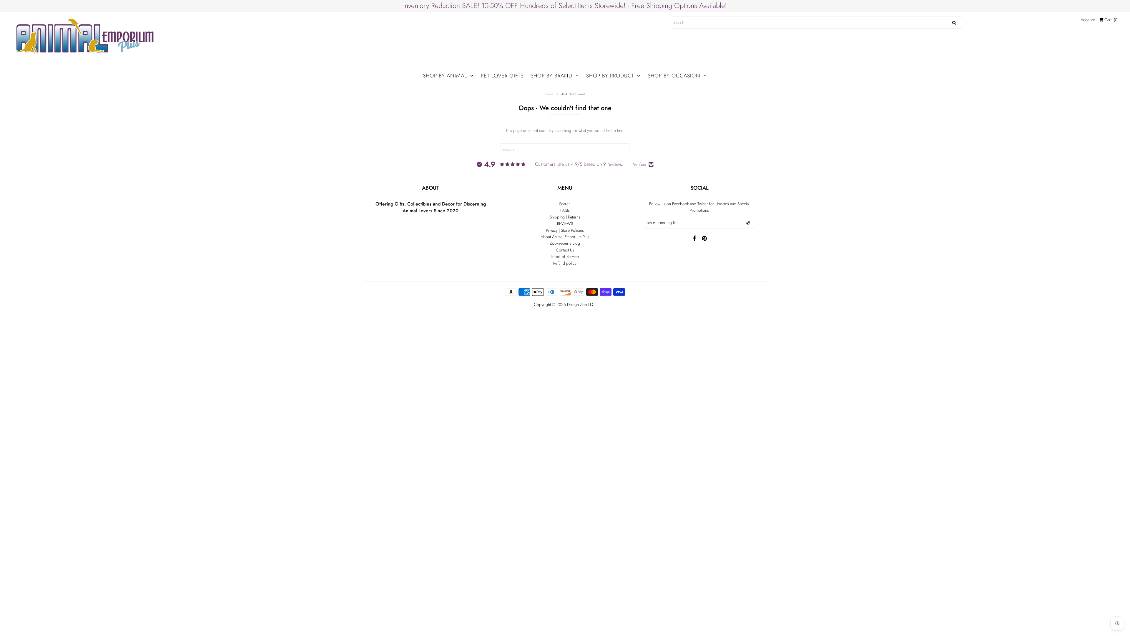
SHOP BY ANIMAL (445, 76)
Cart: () (1111, 20)
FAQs (565, 210)
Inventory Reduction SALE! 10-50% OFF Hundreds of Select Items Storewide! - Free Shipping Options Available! (565, 5)
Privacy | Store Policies (565, 230)
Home (549, 94)
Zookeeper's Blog (565, 243)
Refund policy (564, 263)
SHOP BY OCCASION (674, 76)
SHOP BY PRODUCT (610, 76)
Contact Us (565, 250)
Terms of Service (565, 256)
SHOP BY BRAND (551, 76)
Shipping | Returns (565, 217)
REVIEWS (565, 223)
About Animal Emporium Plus (565, 237)
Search (565, 204)
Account (1088, 20)
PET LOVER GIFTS (502, 76)
